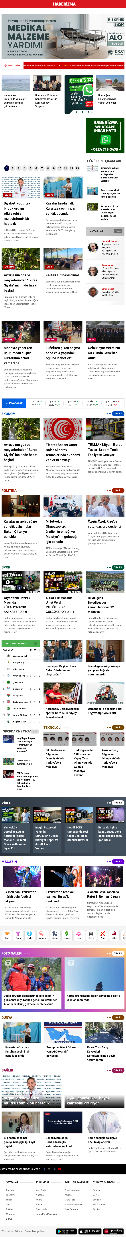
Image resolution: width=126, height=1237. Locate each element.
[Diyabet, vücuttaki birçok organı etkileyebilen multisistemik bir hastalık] (92, 171)
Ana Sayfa (41, 1190)
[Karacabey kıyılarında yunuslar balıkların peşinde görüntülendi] (16, 83)
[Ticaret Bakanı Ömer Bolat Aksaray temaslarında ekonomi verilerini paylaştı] (62, 429)
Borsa (39, 1204)
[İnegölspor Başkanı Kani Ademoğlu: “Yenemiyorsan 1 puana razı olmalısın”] (8, 742)
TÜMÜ (118, 231)
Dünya (50, 195)
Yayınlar (68, 1195)
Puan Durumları (72, 1190)
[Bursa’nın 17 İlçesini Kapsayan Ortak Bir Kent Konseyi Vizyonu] (47, 83)
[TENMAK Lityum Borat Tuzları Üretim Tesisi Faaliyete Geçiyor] (105, 429)
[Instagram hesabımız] (54, 1169)
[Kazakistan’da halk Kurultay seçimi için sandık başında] (92, 194)
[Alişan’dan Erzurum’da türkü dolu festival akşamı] (22, 876)
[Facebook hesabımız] (44, 1169)
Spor (8, 1204)
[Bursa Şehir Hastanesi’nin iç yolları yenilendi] (110, 83)
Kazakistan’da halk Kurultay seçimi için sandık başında (48, 66)
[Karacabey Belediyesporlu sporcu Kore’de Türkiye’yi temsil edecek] (62, 693)
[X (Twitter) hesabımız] (49, 1169)
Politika (9, 1209)
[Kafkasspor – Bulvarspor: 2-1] (8, 764)
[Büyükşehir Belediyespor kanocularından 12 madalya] (105, 582)
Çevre (96, 1195)
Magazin (10, 1214)
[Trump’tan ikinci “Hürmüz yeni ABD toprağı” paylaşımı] (63, 1032)
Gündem (9, 339)
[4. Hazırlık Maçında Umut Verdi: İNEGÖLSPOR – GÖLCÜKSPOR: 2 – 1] (62, 582)
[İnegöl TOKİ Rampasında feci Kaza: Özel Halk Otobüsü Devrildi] (79, 815)
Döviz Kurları (42, 1209)
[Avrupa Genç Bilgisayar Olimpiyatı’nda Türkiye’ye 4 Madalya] (112, 739)
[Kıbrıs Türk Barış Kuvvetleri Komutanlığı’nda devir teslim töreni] (104, 1032)
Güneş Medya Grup (35, 1231)
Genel (49, 267)
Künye (39, 1199)
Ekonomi (9, 267)
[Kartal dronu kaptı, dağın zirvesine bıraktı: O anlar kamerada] (94, 974)
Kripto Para (70, 1199)
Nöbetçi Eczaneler (73, 1204)
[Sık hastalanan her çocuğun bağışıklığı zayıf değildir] (21, 1122)
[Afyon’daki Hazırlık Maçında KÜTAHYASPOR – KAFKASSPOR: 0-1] (21, 582)
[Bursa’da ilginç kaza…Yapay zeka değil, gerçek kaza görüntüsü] (110, 815)
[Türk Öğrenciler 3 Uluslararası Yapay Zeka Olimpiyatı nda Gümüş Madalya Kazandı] (84, 739)
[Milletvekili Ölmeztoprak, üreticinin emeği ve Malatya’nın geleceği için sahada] (62, 506)
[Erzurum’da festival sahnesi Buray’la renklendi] (63, 876)
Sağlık (8, 195)
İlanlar (9, 1199)
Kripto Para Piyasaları (46, 1214)
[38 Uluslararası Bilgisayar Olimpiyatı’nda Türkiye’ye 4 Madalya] (55, 739)
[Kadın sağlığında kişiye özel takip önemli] (105, 1122)
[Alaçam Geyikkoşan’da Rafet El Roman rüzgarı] (104, 876)
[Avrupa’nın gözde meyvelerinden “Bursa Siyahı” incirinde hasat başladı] (92, 210)
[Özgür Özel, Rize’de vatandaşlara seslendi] (105, 506)
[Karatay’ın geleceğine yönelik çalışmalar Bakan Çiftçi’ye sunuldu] (21, 506)
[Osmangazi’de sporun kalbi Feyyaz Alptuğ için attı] (105, 693)
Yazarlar (40, 1195)
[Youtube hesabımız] (59, 1169)
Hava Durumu (71, 1209)
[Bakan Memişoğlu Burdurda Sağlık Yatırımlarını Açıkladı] (62, 1122)
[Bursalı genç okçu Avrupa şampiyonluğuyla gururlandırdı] (105, 651)
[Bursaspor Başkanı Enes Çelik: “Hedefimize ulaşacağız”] (62, 651)
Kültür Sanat (99, 1204)
